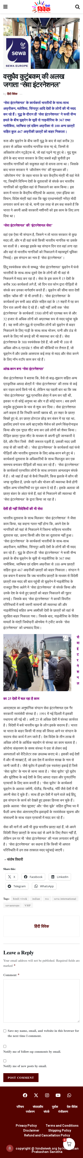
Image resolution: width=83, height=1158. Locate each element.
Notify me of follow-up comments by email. (32, 1051)
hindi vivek (20, 898)
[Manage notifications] (9, 1148)
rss (47, 898)
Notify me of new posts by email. (25, 1066)
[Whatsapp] (69, 1095)
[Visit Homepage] (41, 6)
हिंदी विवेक (12, 94)
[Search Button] (77, 6)
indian (36, 898)
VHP (28, 905)
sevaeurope (12, 905)
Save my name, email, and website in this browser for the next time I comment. (43, 1033)
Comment (11, 975)
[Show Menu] (5, 6)
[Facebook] (25, 1095)
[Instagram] (47, 1095)
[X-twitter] (36, 1095)
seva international (65, 898)
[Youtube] (58, 1095)
